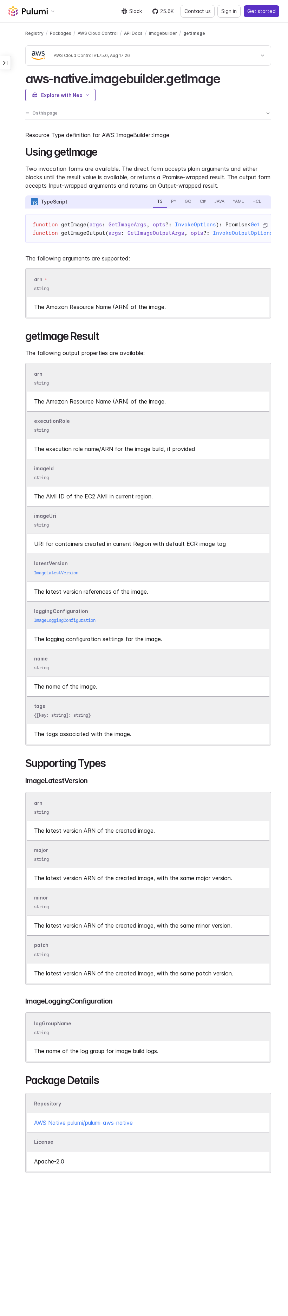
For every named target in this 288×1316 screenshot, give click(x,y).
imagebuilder (163, 33)
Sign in (229, 11)
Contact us (197, 11)
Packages (60, 33)
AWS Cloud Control (98, 33)
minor (41, 898)
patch (41, 945)
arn (38, 279)
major (41, 850)
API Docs (133, 33)
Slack (135, 11)
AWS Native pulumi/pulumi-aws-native (83, 1122)
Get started (261, 11)
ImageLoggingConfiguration (65, 620)
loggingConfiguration (61, 611)
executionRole (52, 421)
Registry (34, 33)
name (41, 659)
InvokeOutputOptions (243, 233)
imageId (44, 468)
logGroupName (52, 1023)
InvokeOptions (195, 224)
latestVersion (51, 564)
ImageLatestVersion (56, 572)
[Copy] (264, 226)
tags (39, 706)
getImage (194, 33)
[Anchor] (226, 77)
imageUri (45, 516)
